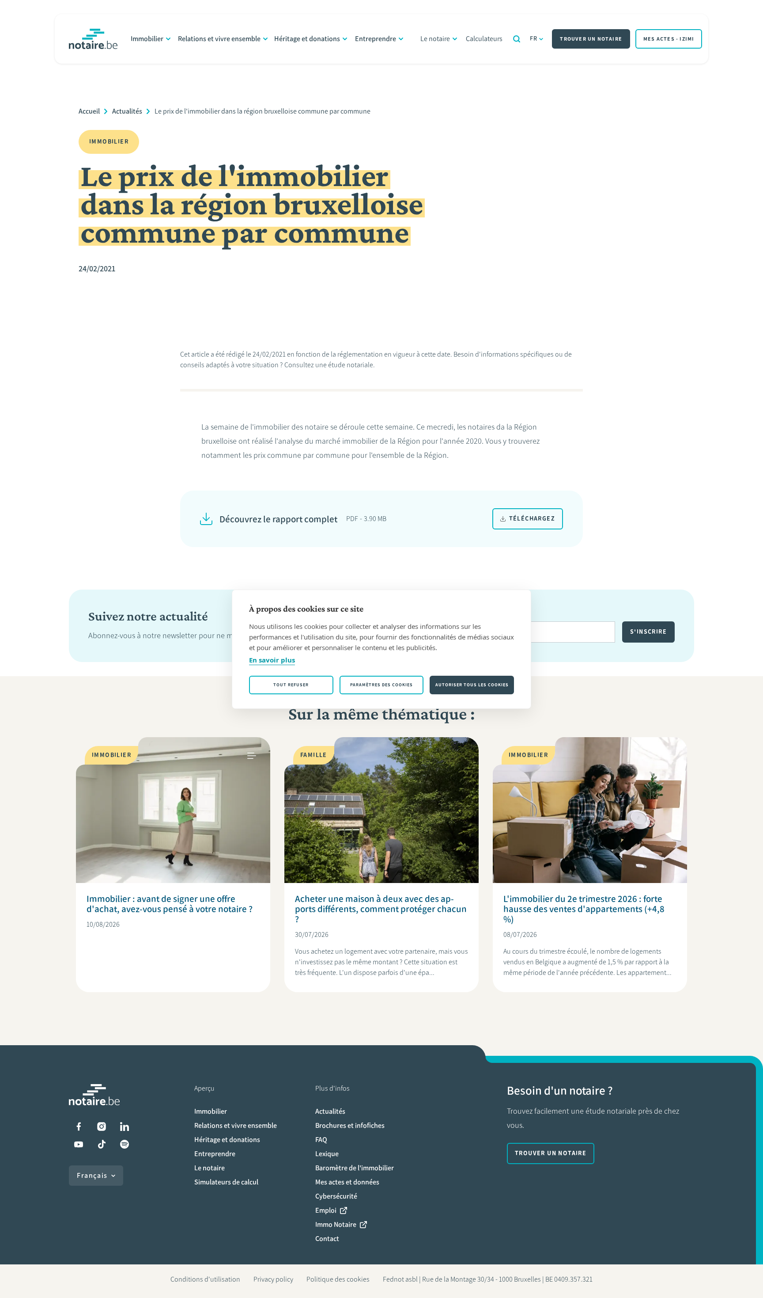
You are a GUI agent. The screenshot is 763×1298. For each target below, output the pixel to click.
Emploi (325, 1210)
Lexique (327, 1154)
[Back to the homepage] (93, 38)
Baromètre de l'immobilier (354, 1168)
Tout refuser (291, 685)
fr (534, 38)
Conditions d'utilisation (205, 1279)
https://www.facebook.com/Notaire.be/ (79, 1126)
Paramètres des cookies (381, 685)
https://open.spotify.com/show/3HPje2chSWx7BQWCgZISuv (124, 1144)
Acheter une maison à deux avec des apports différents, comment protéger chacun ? (381, 909)
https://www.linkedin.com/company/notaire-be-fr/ (124, 1126)
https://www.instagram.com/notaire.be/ (101, 1126)
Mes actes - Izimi (668, 39)
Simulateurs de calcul (226, 1182)
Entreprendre (375, 38)
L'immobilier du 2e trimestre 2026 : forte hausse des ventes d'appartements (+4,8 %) (584, 909)
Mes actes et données (347, 1182)
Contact (327, 1238)
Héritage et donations (307, 38)
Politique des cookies (338, 1279)
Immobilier (147, 38)
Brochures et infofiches (350, 1125)
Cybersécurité (336, 1196)
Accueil (89, 111)
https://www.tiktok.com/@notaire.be (101, 1144)
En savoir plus (272, 659)
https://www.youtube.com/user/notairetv (79, 1144)
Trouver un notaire (591, 39)
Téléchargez (532, 518)
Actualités (127, 111)
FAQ (321, 1139)
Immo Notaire (335, 1224)
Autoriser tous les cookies (472, 685)
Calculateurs (484, 38)
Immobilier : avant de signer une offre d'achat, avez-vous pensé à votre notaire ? (170, 904)
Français (92, 1175)
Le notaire (435, 38)
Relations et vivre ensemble (219, 38)
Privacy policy (273, 1279)
